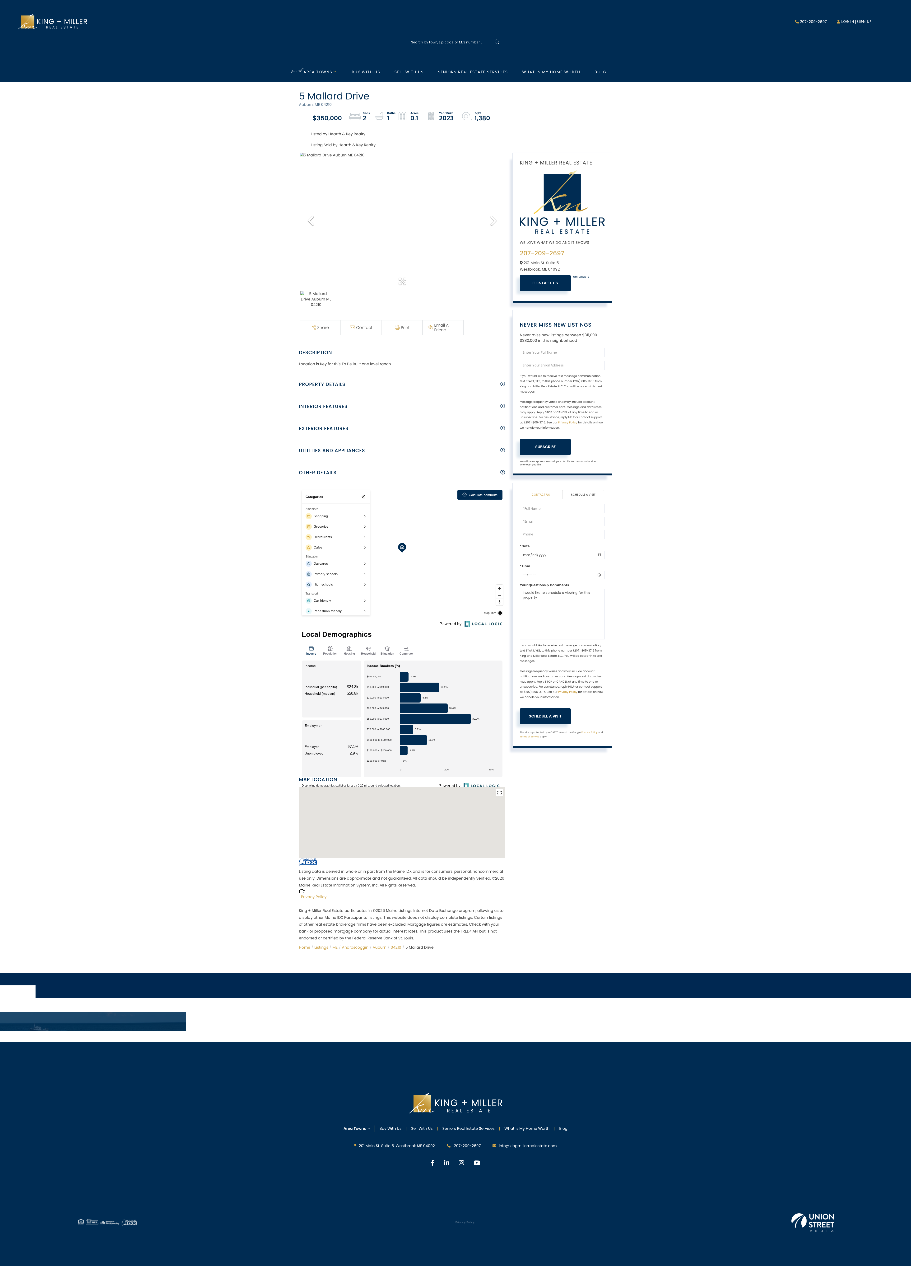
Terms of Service (529, 736)
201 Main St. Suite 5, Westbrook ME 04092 (397, 1146)
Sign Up (864, 21)
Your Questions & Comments (544, 585)
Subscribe (545, 447)
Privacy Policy (314, 897)
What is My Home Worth (551, 72)
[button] (497, 42)
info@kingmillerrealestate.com (528, 1146)
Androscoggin (355, 947)
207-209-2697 (813, 21)
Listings (321, 947)
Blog (600, 72)
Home (304, 947)
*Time (525, 566)
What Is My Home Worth (526, 1128)
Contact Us (545, 283)
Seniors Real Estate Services (473, 72)
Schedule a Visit (583, 495)
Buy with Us (366, 72)
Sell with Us (409, 72)
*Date (525, 546)
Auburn (379, 947)
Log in (847, 21)
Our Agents (581, 277)
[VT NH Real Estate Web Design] (812, 1222)
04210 (396, 947)
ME (335, 947)
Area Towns (318, 72)
